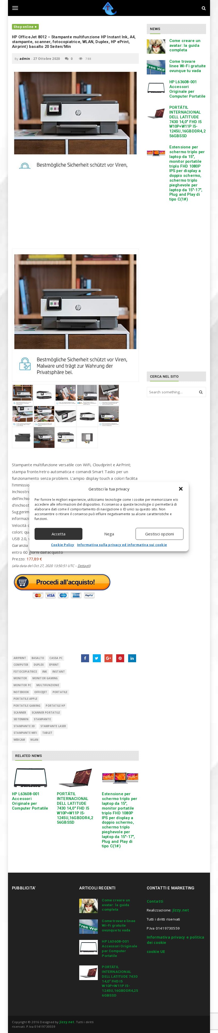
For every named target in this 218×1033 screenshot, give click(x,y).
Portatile (60, 692)
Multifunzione (47, 685)
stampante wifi (25, 733)
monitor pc (22, 685)
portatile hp (55, 705)
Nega (109, 533)
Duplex (39, 665)
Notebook (21, 692)
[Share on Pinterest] (120, 658)
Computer (21, 665)
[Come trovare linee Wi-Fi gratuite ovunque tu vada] (156, 67)
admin (24, 59)
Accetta (58, 533)
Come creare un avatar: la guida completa (185, 45)
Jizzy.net (181, 910)
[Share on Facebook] (85, 658)
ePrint (54, 665)
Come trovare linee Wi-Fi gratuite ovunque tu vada (187, 66)
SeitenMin (21, 719)
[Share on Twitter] (97, 658)
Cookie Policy (62, 544)
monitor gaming (45, 678)
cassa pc (55, 658)
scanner (20, 712)
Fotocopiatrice (25, 671)
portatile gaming (27, 705)
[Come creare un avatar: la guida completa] (156, 46)
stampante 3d (24, 726)
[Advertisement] (75, 211)
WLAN (34, 740)
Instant (58, 671)
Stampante (42, 719)
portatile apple (25, 699)
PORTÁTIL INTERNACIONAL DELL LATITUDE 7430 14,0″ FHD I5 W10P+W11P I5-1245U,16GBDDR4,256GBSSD (75, 808)
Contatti (155, 901)
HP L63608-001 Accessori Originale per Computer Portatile (30, 801)
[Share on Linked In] (132, 658)
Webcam (19, 740)
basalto (38, 658)
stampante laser (53, 726)
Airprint (20, 658)
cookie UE (156, 951)
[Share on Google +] (108, 658)
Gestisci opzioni (159, 533)
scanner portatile (46, 712)
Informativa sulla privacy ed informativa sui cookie (122, 544)
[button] (180, 488)
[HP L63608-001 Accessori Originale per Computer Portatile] (30, 778)
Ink (44, 671)
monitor (20, 678)
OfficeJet (40, 692)
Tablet (47, 733)
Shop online (23, 27)
